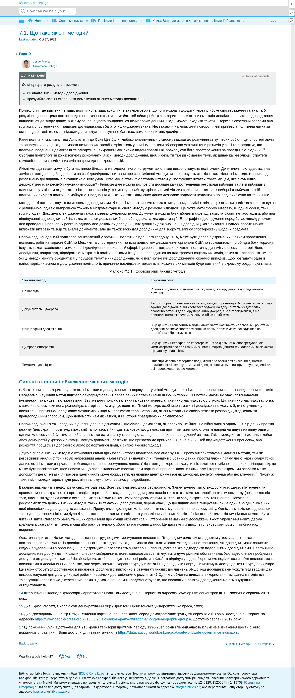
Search (23, 11)
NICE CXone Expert (92, 673)
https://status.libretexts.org (51, 691)
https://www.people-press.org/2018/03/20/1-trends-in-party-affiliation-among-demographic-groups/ (113, 619)
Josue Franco (42, 61)
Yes (68, 656)
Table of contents (257, 76)
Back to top (26, 643)
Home (39, 20)
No (85, 656)
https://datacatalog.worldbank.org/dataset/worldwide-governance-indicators (178, 632)
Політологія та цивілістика (117, 20)
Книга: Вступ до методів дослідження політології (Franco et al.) (199, 20)
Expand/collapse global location (273, 20)
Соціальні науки (70, 20)
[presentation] (129, 271)
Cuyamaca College (45, 66)
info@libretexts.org (188, 687)
